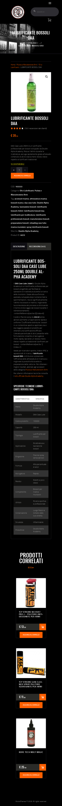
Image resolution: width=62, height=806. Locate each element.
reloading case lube (38, 222)
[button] (46, 76)
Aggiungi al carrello (22, 175)
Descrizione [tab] (19, 246)
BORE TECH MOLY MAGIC (31, 752)
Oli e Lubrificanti (27, 190)
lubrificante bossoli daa (34, 210)
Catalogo (32, 43)
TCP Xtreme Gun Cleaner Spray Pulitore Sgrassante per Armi (31, 684)
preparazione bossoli (20, 222)
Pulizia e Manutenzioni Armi (37, 369)
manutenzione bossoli (39, 218)
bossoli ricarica (17, 202)
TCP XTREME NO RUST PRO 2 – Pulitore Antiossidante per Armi (31, 614)
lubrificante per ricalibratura (23, 214)
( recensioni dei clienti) (36, 128)
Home (22, 43)
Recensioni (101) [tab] (37, 246)
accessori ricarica (22, 198)
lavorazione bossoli (28, 206)
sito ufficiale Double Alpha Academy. (29, 376)
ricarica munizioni (18, 227)
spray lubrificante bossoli (37, 227)
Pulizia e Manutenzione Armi (27, 64)
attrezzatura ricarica (38, 198)
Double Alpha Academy (28, 231)
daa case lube (30, 202)
